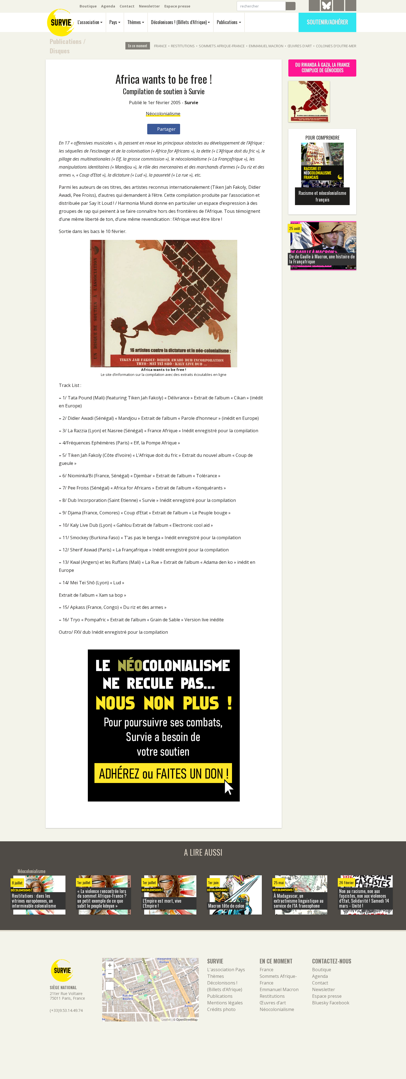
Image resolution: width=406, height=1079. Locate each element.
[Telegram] (314, 6)
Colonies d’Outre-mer (336, 45)
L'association (88, 22)
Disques (60, 50)
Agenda (108, 6)
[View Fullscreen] (110, 986)
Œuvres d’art (300, 45)
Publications (227, 22)
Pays (113, 22)
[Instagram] (350, 6)
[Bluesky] (326, 9)
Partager (166, 129)
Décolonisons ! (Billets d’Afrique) (179, 22)
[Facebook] (338, 6)
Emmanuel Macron (266, 45)
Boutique (88, 6)
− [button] (110, 973)
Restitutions (183, 45)
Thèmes (134, 22)
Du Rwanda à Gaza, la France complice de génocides (322, 67)
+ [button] (110, 965)
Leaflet (166, 1019)
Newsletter (149, 6)
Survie (191, 102)
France (160, 45)
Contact (127, 6)
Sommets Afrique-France (222, 45)
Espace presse (177, 6)
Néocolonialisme (163, 114)
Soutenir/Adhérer (327, 22)
